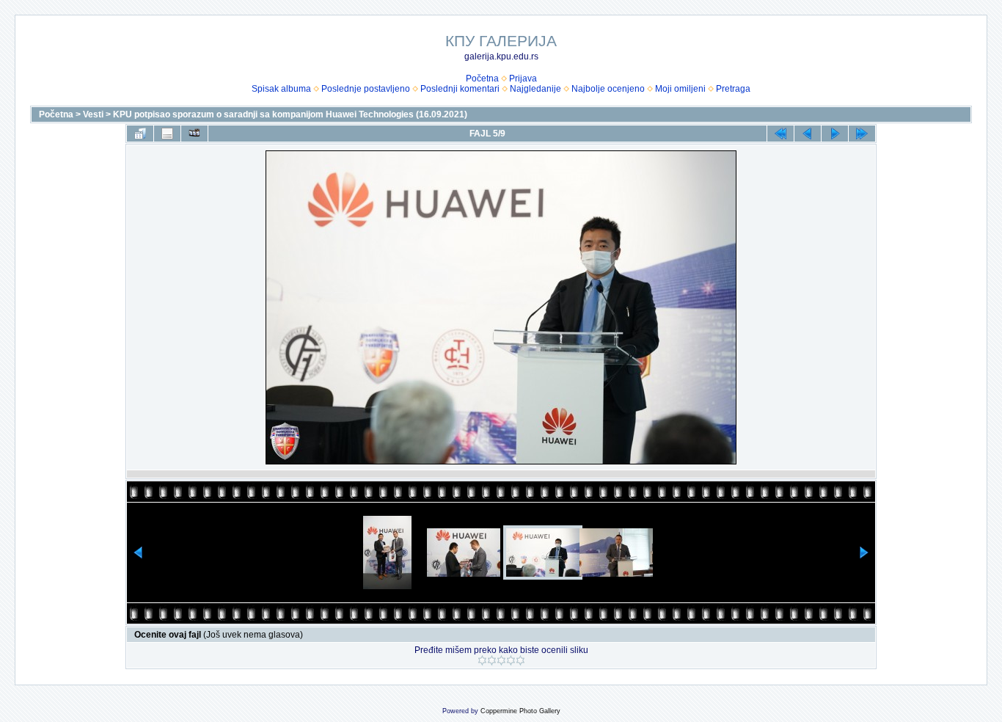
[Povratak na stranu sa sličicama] (140, 133)
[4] (511, 660)
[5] (520, 660)
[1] (482, 660)
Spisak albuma (281, 89)
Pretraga (733, 89)
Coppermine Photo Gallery (520, 711)
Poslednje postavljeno (365, 89)
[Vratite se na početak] (780, 133)
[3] (501, 660)
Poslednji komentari (460, 89)
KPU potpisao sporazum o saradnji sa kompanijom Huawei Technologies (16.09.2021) (290, 114)
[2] (492, 660)
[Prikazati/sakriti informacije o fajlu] (167, 133)
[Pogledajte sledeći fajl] (835, 133)
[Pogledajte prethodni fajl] (807, 133)
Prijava (523, 78)
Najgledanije (535, 89)
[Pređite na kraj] (862, 133)
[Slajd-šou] (194, 133)
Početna (482, 78)
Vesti (93, 114)
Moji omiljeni (680, 89)
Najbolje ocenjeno (608, 89)
